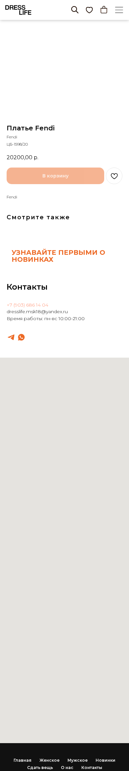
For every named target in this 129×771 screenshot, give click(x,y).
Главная (22, 760)
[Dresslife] (11, 337)
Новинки (105, 760)
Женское (49, 760)
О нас (67, 767)
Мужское (77, 760)
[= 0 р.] (103, 9)
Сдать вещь (40, 767)
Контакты (91, 767)
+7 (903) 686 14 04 (27, 305)
